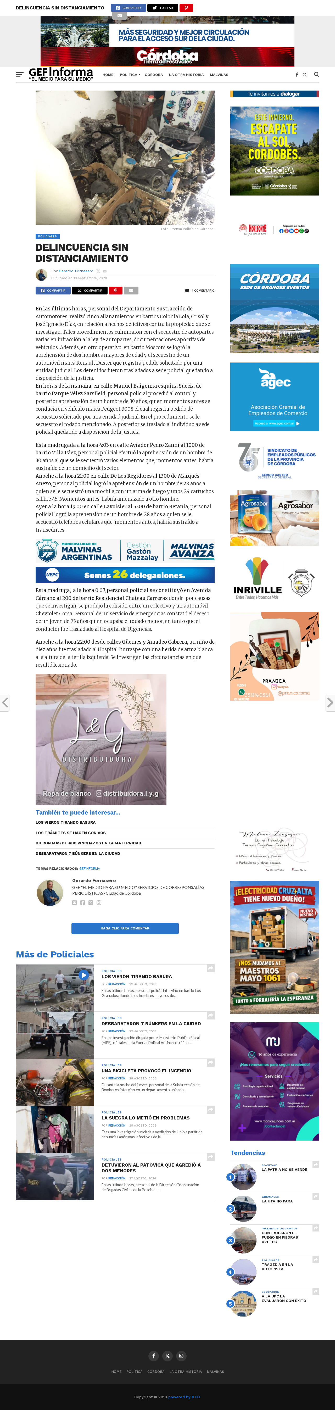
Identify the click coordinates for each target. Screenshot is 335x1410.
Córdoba (154, 75)
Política (128, 75)
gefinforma (89, 869)
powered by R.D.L (184, 1397)
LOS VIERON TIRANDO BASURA (66, 822)
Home (108, 75)
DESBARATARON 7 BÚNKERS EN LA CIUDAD (78, 853)
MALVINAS (219, 75)
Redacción (116, 984)
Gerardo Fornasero (76, 271)
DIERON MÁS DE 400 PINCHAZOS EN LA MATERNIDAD (88, 843)
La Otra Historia (186, 75)
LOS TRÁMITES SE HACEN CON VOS (71, 833)
